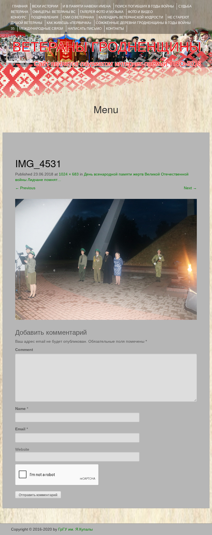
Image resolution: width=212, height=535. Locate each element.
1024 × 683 (69, 174)
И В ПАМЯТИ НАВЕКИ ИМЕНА (87, 6)
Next (190, 188)
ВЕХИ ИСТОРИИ (45, 6)
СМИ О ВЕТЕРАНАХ (78, 17)
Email (20, 429)
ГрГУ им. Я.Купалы (75, 529)
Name (20, 408)
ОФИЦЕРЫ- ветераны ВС (54, 12)
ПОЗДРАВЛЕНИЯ (44, 17)
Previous (25, 188)
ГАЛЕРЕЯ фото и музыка (101, 12)
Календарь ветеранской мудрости (131, 17)
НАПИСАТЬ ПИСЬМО (85, 29)
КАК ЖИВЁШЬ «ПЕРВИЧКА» (69, 23)
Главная (20, 6)
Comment (24, 349)
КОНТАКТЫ (115, 29)
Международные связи (41, 29)
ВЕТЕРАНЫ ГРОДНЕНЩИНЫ (106, 47)
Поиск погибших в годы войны (144, 6)
